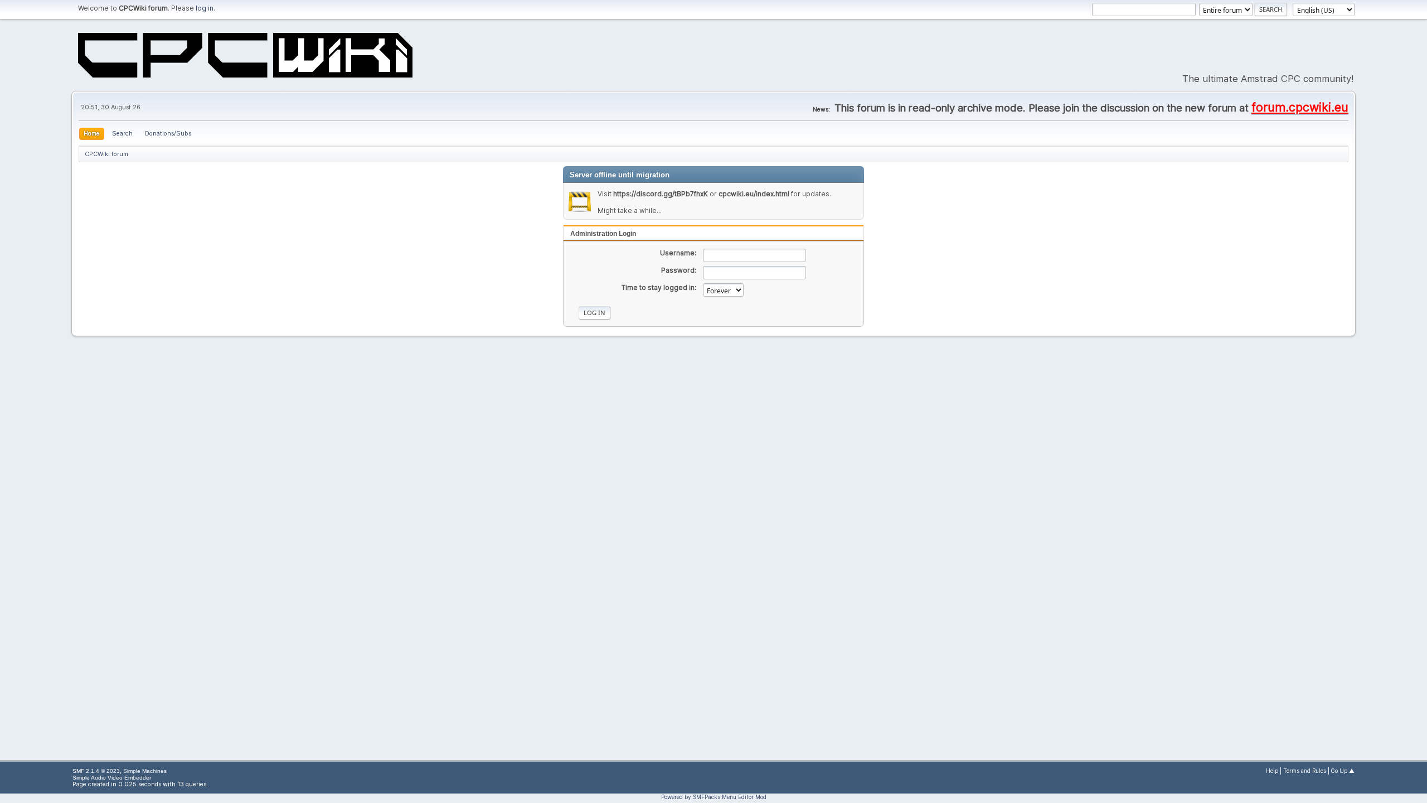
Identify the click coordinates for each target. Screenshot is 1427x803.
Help (1272, 771)
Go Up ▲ (1343, 771)
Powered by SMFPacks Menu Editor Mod (713, 797)
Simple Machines (145, 771)
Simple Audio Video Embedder (111, 778)
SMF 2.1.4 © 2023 (96, 771)
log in (204, 8)
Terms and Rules (1304, 771)
